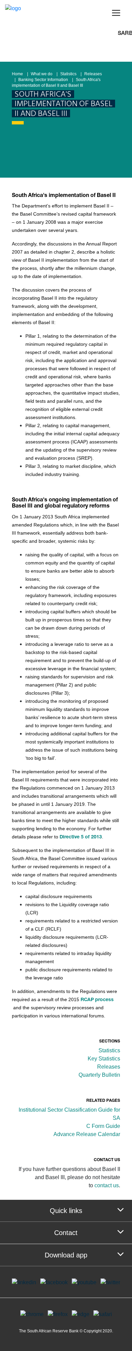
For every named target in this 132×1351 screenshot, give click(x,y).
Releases (93, 74)
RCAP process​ (97, 1000)
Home (17, 74)
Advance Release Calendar (86, 1134)
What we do (41, 74)
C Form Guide (103, 1126)
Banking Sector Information (43, 79)
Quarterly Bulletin (99, 1075)
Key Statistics (104, 1058)
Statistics (68, 74)
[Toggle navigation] (116, 12)
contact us (106, 1185)
